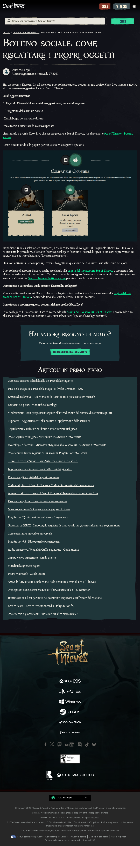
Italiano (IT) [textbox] (65, 797)
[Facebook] (45, 744)
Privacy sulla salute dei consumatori (62, 840)
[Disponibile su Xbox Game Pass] (70, 722)
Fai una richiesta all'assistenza (70, 352)
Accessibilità (89, 840)
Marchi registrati (119, 836)
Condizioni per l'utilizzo (56, 836)
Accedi (123, 6)
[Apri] (134, 6)
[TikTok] (87, 744)
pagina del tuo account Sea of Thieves (90, 270)
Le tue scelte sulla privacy (30, 836)
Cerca (123, 21)
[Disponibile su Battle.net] (70, 733)
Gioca (105, 6)
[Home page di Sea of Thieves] (50, 6)
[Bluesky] (94, 744)
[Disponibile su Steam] (70, 712)
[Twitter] (52, 744)
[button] (70, 798)
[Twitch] (59, 744)
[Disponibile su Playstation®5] (70, 692)
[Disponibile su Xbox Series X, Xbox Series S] (70, 681)
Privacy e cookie (78, 836)
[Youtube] (70, 744)
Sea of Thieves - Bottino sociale (47, 278)
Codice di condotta (98, 836)
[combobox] (55, 21)
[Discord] (79, 744)
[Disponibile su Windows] (70, 702)
